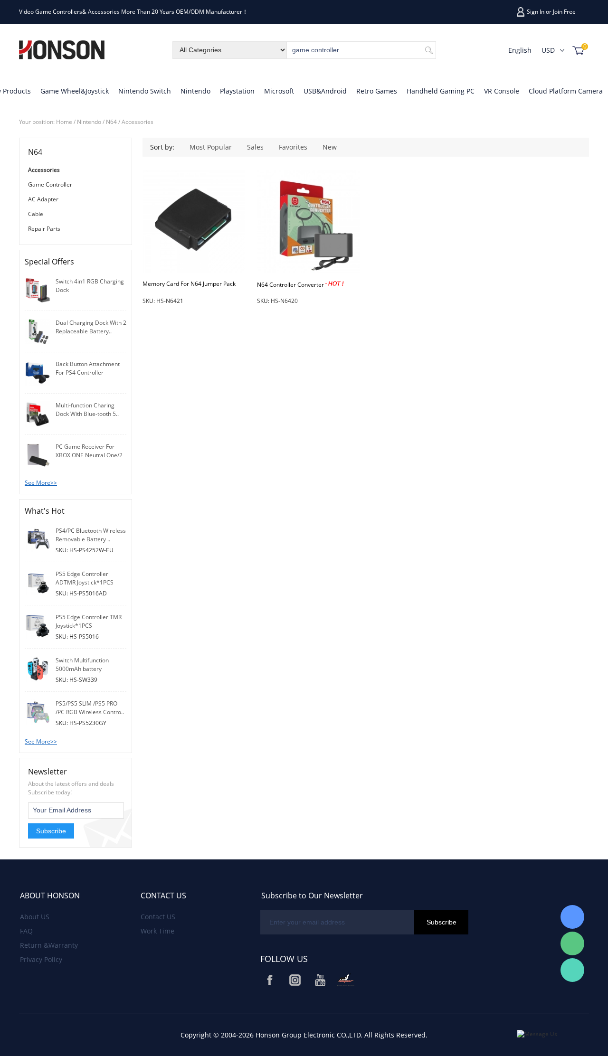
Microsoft (279, 90)
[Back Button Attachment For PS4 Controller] (37, 372)
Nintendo (195, 90)
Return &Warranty (49, 945)
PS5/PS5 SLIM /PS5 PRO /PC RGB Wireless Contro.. (90, 707)
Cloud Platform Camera (566, 90)
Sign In (535, 12)
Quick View (194, 251)
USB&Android (325, 90)
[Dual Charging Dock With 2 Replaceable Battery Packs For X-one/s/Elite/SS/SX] (37, 331)
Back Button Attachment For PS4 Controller (88, 368)
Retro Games (376, 90)
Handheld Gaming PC (441, 90)
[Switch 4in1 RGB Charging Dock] (37, 289)
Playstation (237, 90)
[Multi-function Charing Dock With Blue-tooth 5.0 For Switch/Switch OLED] (37, 413)
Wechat (345, 980)
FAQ (26, 930)
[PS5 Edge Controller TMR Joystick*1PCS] (37, 625)
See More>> (41, 483)
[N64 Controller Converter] (308, 221)
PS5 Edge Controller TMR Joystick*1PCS (89, 621)
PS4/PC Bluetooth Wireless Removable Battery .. (91, 535)
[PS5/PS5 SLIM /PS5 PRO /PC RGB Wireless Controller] (37, 711)
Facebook (269, 980)
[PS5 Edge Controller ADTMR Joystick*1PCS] (37, 582)
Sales (255, 146)
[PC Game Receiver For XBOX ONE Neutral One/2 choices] (37, 455)
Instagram (294, 980)
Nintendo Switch (144, 90)
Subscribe (51, 831)
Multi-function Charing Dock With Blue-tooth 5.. (87, 409)
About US (34, 916)
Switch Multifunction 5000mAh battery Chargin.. (82, 668)
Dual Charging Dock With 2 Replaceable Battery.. (91, 327)
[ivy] (572, 917)
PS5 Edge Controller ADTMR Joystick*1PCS (85, 578)
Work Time (157, 930)
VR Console (501, 90)
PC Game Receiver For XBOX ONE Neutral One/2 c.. (89, 455)
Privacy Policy (41, 959)
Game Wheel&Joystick (74, 90)
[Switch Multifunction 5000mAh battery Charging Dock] (37, 668)
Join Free (564, 12)
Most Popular (211, 146)
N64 (111, 122)
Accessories (137, 122)
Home (64, 122)
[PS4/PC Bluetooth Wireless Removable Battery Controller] (37, 539)
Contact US (158, 916)
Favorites (293, 146)
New (330, 146)
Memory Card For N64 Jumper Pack (189, 284)
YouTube (320, 980)
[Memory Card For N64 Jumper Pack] (193, 221)
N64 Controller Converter (291, 285)
